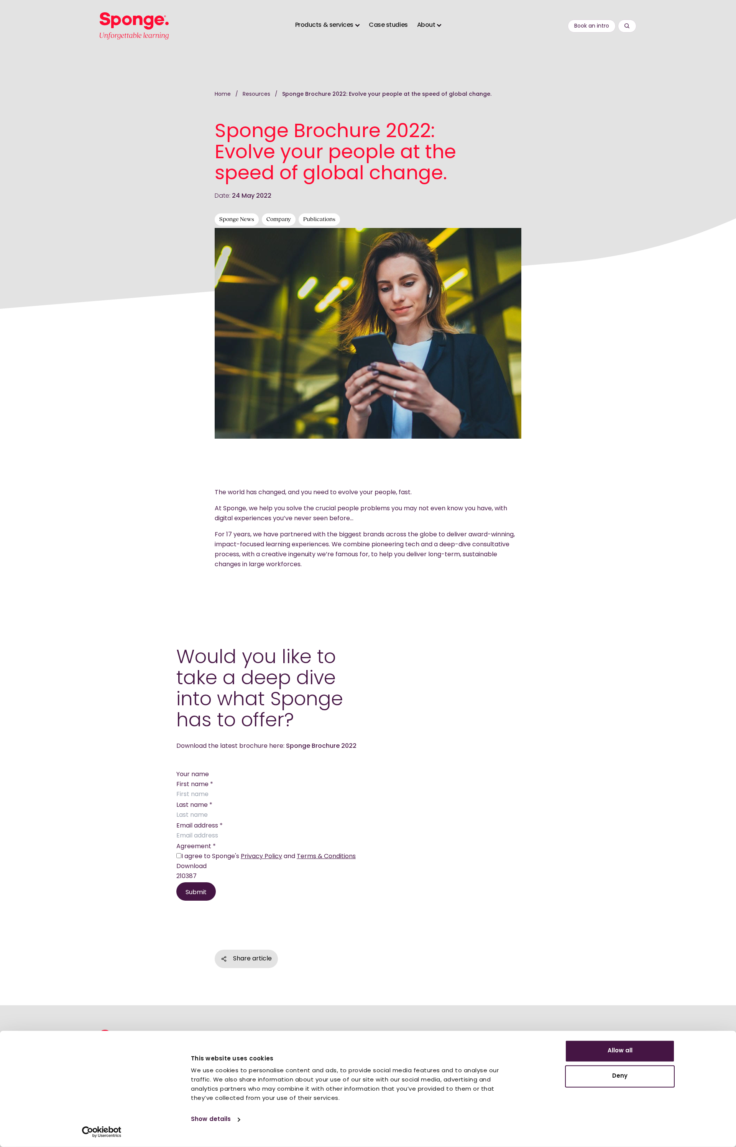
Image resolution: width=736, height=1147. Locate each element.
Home (223, 94)
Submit (196, 893)
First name (194, 785)
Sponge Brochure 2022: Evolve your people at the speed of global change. (386, 94)
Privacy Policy (261, 857)
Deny (620, 1076)
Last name (194, 805)
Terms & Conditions (326, 857)
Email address (199, 826)
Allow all (620, 1051)
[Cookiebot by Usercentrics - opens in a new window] (101, 1132)
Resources (257, 94)
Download (191, 867)
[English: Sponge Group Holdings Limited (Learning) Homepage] (134, 25)
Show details (211, 1119)
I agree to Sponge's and (268, 857)
